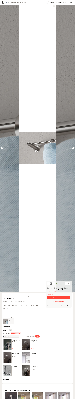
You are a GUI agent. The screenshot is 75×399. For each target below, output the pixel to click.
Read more (5, 314)
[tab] (4, 333)
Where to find (50, 294)
